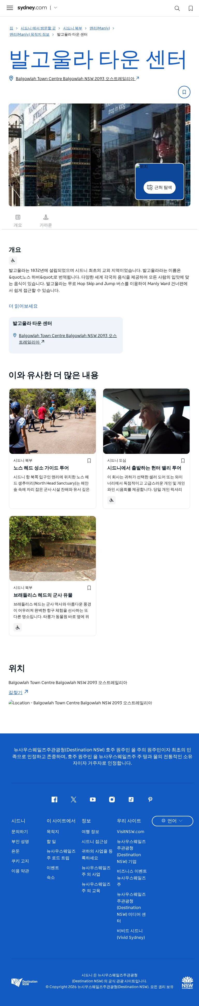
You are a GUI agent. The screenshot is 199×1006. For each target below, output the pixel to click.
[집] (32, 7)
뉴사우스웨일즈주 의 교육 (96, 887)
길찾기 (16, 693)
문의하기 (19, 832)
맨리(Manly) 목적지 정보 (29, 34)
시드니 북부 (72, 28)
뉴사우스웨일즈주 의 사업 (96, 871)
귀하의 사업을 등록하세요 (97, 854)
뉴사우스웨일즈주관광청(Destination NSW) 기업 (131, 852)
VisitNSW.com (130, 832)
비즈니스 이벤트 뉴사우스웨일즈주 (132, 878)
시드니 (18, 821)
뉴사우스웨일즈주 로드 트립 (61, 854)
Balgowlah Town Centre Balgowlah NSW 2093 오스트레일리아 (76, 79)
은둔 (15, 851)
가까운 (46, 225)
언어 (172, 821)
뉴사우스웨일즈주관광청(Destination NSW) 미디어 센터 (131, 907)
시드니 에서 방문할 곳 (38, 28)
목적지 (53, 832)
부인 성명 (20, 842)
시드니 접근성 (95, 842)
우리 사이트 (129, 821)
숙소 (51, 877)
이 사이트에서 (61, 821)
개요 (18, 225)
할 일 (51, 842)
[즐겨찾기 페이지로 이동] (190, 7)
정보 (86, 821)
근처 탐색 (163, 187)
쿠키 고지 (20, 861)
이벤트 (53, 868)
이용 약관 (20, 871)
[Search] (177, 9)
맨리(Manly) (100, 28)
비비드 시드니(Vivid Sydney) (131, 934)
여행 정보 (90, 832)
